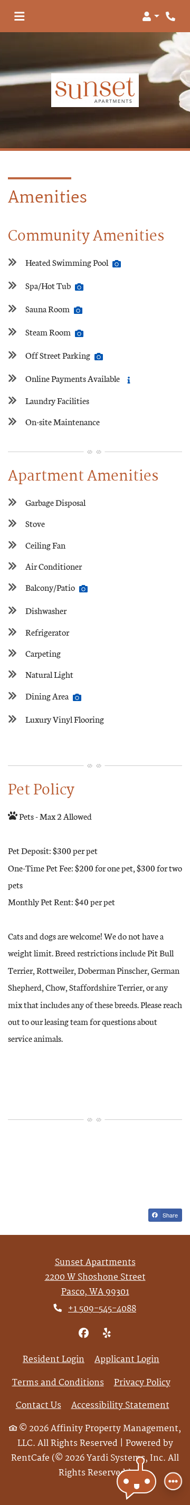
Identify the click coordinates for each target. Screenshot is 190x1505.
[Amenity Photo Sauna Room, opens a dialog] (78, 310)
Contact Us (38, 1406)
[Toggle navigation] (19, 16)
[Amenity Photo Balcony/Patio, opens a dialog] (83, 589)
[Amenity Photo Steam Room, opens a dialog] (79, 333)
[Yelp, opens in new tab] (106, 1334)
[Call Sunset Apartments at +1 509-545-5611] (171, 16)
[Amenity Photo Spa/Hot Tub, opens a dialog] (79, 287)
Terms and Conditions (58, 1383)
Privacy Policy (142, 1383)
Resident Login (53, 1360)
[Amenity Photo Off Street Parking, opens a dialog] (99, 357)
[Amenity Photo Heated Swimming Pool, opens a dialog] (117, 264)
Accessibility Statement (120, 1406)
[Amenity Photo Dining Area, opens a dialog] (77, 697)
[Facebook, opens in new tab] (83, 1334)
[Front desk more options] (173, 1481)
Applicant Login (126, 1360)
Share (169, 1215)
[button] (150, 16)
